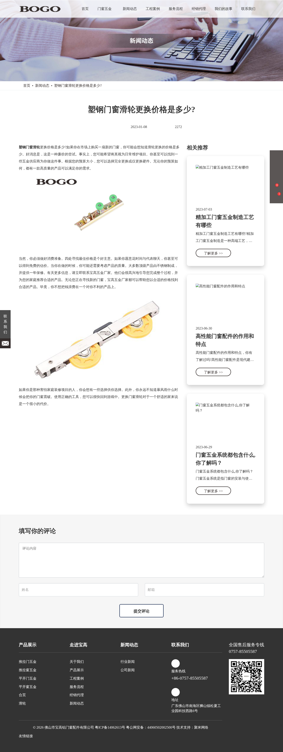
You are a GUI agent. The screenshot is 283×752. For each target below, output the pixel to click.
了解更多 (213, 253)
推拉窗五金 (27, 670)
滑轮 (22, 703)
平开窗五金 (27, 687)
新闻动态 (130, 9)
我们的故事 (223, 9)
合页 (22, 695)
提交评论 (141, 611)
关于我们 (77, 661)
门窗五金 (105, 9)
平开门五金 (27, 678)
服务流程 (176, 9)
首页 (85, 9)
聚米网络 (201, 727)
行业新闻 (127, 661)
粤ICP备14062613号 (110, 727)
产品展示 (77, 670)
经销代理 (199, 9)
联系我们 (248, 9)
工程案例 (153, 9)
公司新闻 (127, 670)
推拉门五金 (27, 661)
